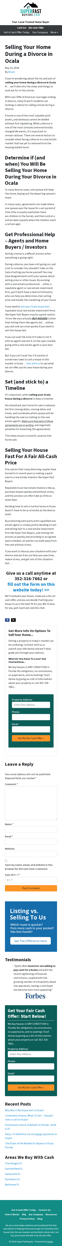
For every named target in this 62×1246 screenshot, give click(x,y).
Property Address (23, 700)
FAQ (24, 1214)
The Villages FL (13, 1163)
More (53, 32)
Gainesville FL (13, 1174)
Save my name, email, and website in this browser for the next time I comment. (29, 867)
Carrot (50, 1241)
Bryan (11, 72)
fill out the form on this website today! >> (31, 587)
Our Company (40, 32)
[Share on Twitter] (13, 620)
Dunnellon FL (12, 1179)
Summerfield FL (14, 1169)
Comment (11, 784)
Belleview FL (12, 1184)
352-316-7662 (35, 28)
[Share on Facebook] (7, 620)
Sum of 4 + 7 (12, 875)
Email (16, 724)
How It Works (12, 1214)
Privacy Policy (27, 1218)
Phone (15, 712)
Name (9, 824)
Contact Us (45, 1210)
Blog (39, 1218)
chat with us (33, 363)
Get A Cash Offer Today (16, 32)
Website (10, 849)
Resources (51, 1214)
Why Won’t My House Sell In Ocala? (24, 1110)
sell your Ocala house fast (35, 306)
